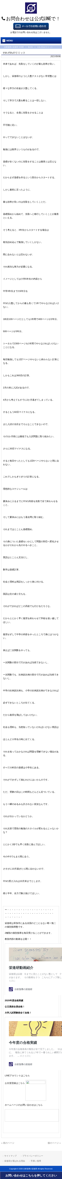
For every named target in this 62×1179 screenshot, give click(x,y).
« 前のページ (7, 1143)
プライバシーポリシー (32, 1156)
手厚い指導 (36, 1161)
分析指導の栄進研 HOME (14, 47)
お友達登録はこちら (15, 1083)
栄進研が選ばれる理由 (14, 1161)
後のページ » (54, 1143)
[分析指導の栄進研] (31, 13)
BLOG (30, 47)
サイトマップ (10, 1156)
